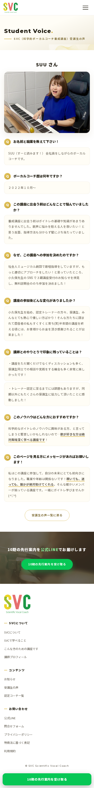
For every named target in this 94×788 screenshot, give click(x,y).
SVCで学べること (15, 640)
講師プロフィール (15, 657)
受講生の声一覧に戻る (47, 515)
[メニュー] (85, 8)
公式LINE (10, 718)
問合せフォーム (14, 726)
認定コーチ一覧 (14, 695)
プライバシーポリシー (18, 734)
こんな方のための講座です (21, 649)
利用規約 (10, 751)
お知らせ (10, 679)
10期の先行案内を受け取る (47, 564)
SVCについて (12, 632)
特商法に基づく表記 (17, 743)
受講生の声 (11, 687)
